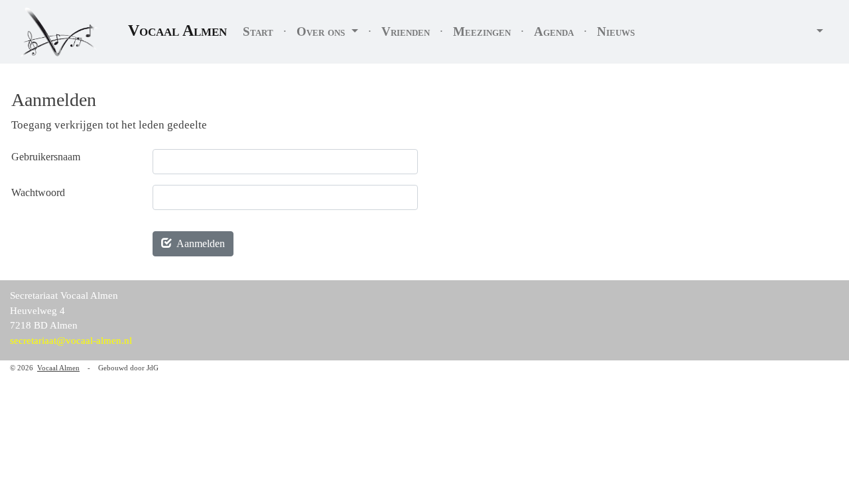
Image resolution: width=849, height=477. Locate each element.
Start (258, 31)
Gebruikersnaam (45, 156)
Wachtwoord (38, 192)
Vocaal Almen (177, 30)
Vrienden (405, 31)
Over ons (322, 31)
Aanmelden (198, 243)
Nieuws (616, 31)
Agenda (554, 31)
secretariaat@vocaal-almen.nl (71, 340)
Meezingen (482, 31)
